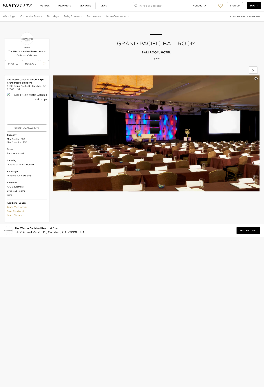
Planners (64, 5)
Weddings (9, 16)
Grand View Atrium (17, 207)
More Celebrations (117, 16)
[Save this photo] (256, 78)
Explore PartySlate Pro (245, 16)
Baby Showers (73, 16)
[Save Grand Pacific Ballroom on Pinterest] (253, 70)
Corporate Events (31, 16)
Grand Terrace (14, 215)
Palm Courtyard (15, 211)
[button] (220, 5)
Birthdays (53, 16)
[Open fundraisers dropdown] (101, 16)
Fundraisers (94, 16)
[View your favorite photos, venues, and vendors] (220, 6)
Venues (45, 5)
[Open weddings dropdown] (15, 16)
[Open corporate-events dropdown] (42, 16)
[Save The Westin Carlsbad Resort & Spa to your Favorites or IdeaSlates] (44, 63)
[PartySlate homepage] (17, 5)
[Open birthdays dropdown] (59, 16)
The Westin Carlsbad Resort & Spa (26, 51)
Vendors (85, 5)
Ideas (103, 5)
